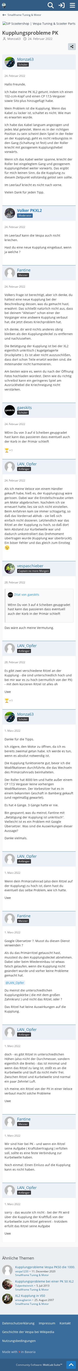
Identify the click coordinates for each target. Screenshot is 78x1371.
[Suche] (50, 5)
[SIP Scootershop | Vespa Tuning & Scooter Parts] (39, 23)
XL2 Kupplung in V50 (30, 1296)
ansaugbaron (23, 1300)
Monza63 (14, 39)
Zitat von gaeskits (26, 594)
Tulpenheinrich (24, 1286)
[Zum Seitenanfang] (71, 1365)
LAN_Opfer (16, 983)
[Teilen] (72, 46)
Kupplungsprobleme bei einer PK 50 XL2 (44, 1281)
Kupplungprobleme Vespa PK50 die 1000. (45, 1267)
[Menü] (72, 5)
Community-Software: (39, 1365)
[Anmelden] (61, 5)
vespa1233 (21, 1271)
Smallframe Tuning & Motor (32, 1275)
